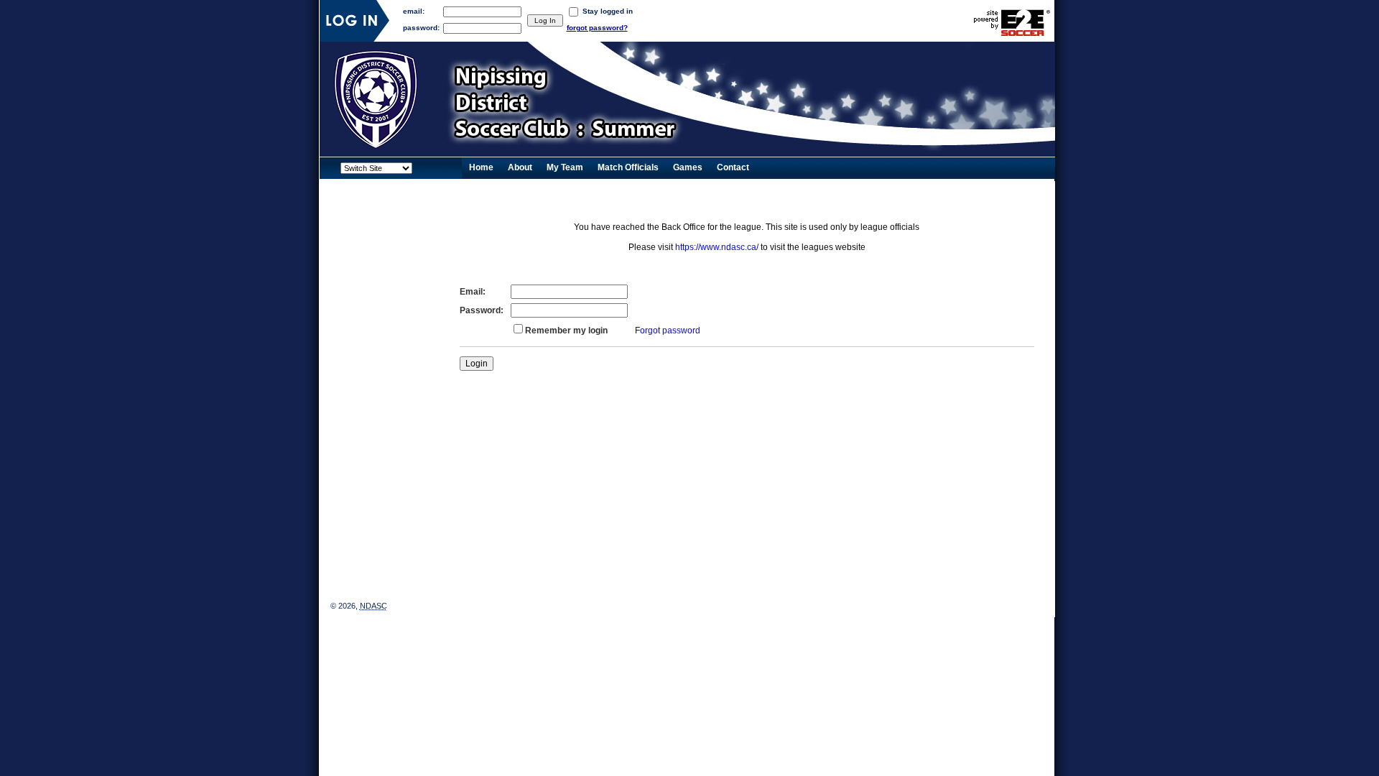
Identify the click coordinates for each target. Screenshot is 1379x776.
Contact (733, 167)
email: (413, 11)
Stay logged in (607, 11)
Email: (473, 292)
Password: (481, 310)
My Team (565, 167)
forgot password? (597, 28)
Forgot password (667, 330)
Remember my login (566, 330)
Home (481, 167)
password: (421, 28)
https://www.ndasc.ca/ (716, 247)
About (520, 167)
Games (687, 167)
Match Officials (628, 167)
